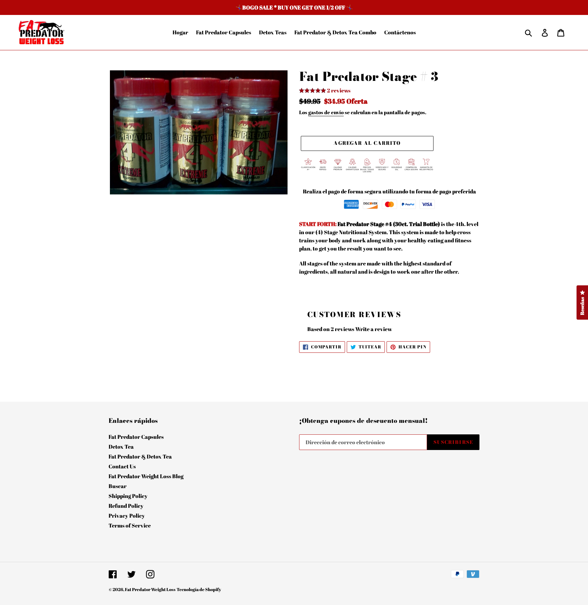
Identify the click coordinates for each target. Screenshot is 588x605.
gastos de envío (326, 112)
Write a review (373, 329)
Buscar (118, 486)
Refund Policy (126, 505)
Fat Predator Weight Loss (150, 589)
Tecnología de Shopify (199, 589)
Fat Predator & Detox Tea (140, 456)
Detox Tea (121, 446)
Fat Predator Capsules (136, 436)
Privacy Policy (127, 515)
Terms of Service (130, 525)
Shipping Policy (128, 496)
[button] (324, 91)
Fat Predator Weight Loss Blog (146, 476)
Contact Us (122, 466)
